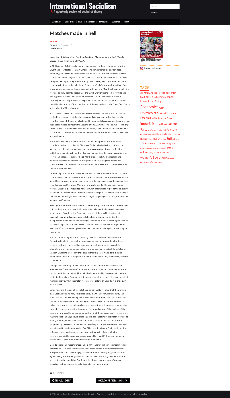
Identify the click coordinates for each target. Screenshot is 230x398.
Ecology (159, 101)
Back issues (69, 22)
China (148, 97)
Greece (169, 118)
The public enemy (63, 381)
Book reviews (58, 373)
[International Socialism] (83, 8)
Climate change (164, 97)
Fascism (145, 118)
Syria (177, 139)
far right (173, 113)
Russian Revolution (150, 139)
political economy (148, 134)
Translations (103, 22)
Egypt (161, 108)
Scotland (163, 139)
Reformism (167, 134)
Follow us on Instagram (153, 68)
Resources (90, 22)
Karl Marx (162, 124)
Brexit (142, 97)
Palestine (172, 129)
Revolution (176, 134)
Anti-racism (154, 93)
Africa (146, 93)
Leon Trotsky (152, 130)
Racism (159, 134)
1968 (141, 93)
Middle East (161, 130)
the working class (156, 148)
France (154, 118)
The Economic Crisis (151, 143)
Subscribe (116, 22)
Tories (164, 148)
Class (153, 97)
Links (80, 22)
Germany (162, 118)
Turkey (150, 153)
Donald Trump (147, 101)
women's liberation (153, 157)
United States (159, 153)
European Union (163, 113)
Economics (149, 107)
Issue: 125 (54, 41)
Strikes (171, 138)
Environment (148, 113)
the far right (167, 144)
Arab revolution (168, 93)
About (126, 22)
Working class (156, 162)
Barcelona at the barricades (111, 381)
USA (168, 153)
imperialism (148, 123)
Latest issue (56, 22)
